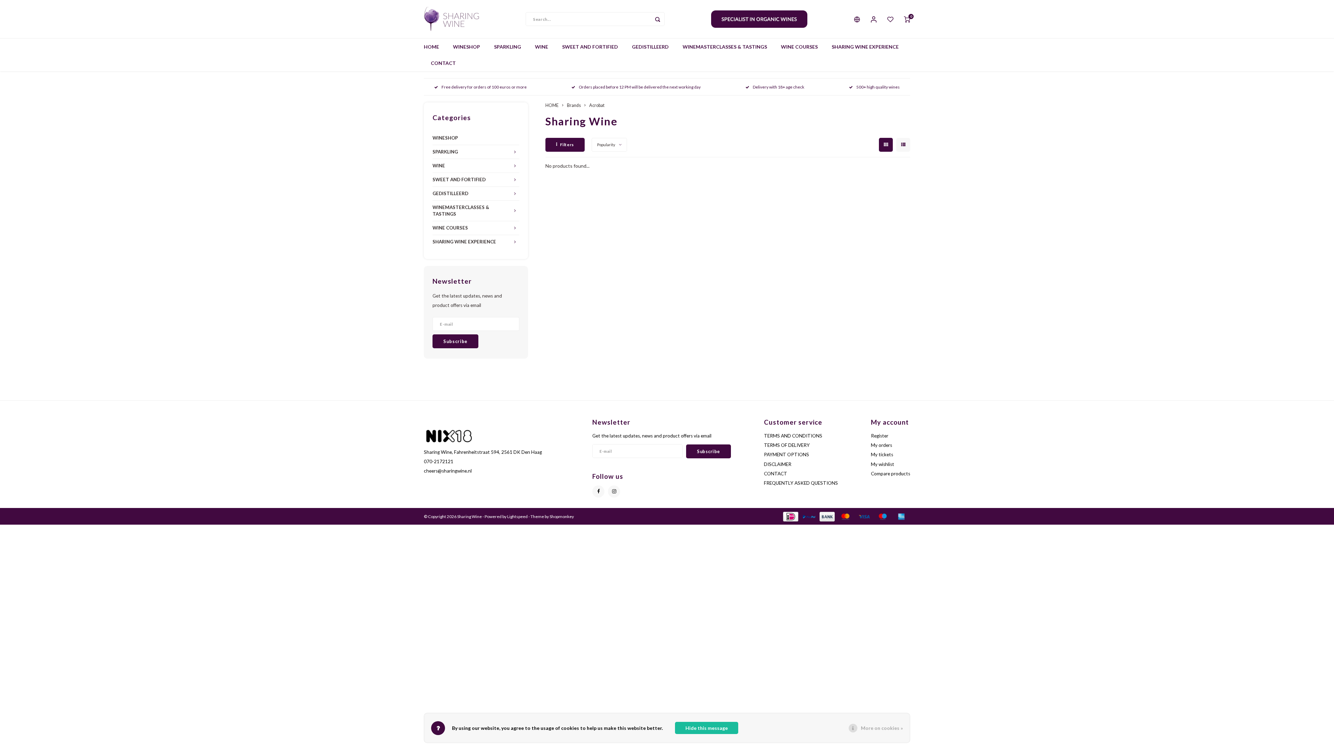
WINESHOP (466, 47)
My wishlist (882, 464)
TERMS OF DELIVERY (787, 445)
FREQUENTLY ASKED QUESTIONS (801, 483)
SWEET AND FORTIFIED (590, 47)
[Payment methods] (790, 516)
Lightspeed (517, 516)
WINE (541, 47)
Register (879, 436)
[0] (907, 19)
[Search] (658, 19)
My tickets (882, 454)
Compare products (890, 473)
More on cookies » (882, 728)
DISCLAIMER (777, 464)
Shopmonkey (562, 516)
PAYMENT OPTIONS (786, 454)
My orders (881, 445)
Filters (567, 144)
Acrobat (596, 105)
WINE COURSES (799, 47)
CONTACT (443, 63)
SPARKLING (507, 47)
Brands (574, 105)
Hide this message (706, 728)
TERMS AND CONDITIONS (793, 436)
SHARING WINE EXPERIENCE (865, 47)
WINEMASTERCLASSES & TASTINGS (725, 47)
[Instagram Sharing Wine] (614, 491)
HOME (431, 47)
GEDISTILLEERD (650, 47)
